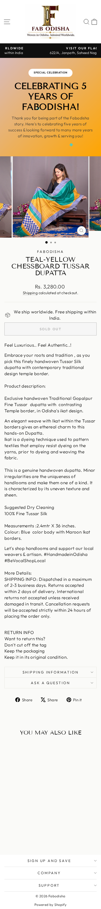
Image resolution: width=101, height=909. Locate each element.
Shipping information (51, 672)
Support (49, 885)
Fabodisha (50, 251)
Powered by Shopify (50, 905)
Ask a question (50, 683)
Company (49, 873)
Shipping (30, 293)
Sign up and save (49, 860)
